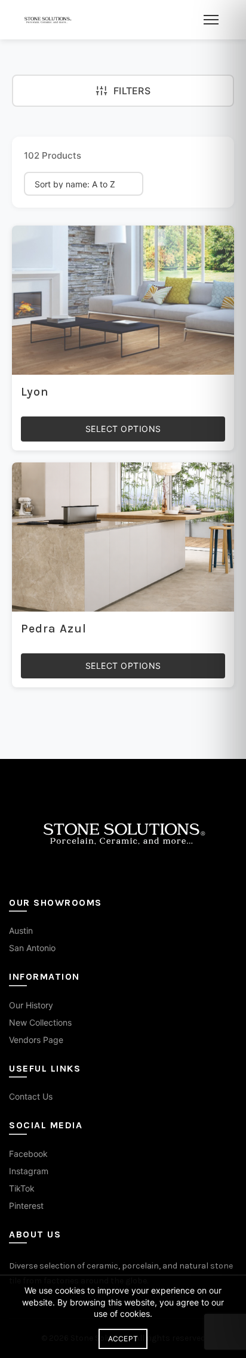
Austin (21, 930)
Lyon (35, 392)
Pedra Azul (54, 628)
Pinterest (26, 1205)
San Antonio (32, 948)
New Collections (40, 1022)
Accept (123, 1338)
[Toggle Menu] (211, 19)
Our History (31, 1005)
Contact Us (31, 1096)
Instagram (28, 1171)
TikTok (22, 1188)
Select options (123, 429)
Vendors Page (36, 1040)
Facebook (28, 1154)
